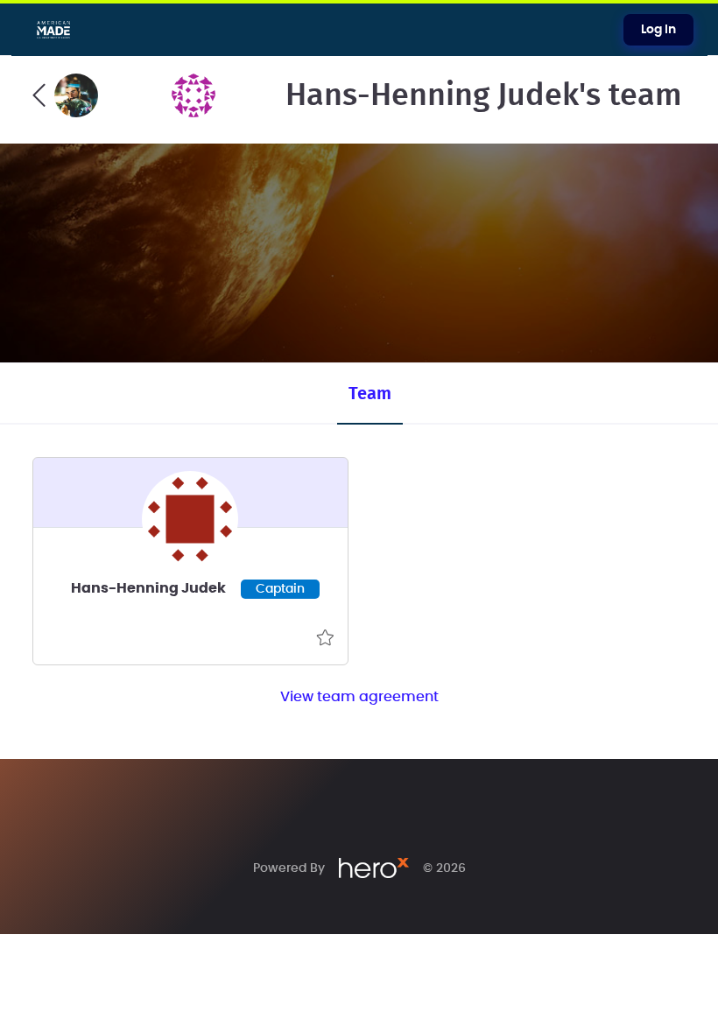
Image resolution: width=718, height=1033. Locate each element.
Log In (658, 30)
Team (369, 394)
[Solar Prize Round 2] (65, 95)
